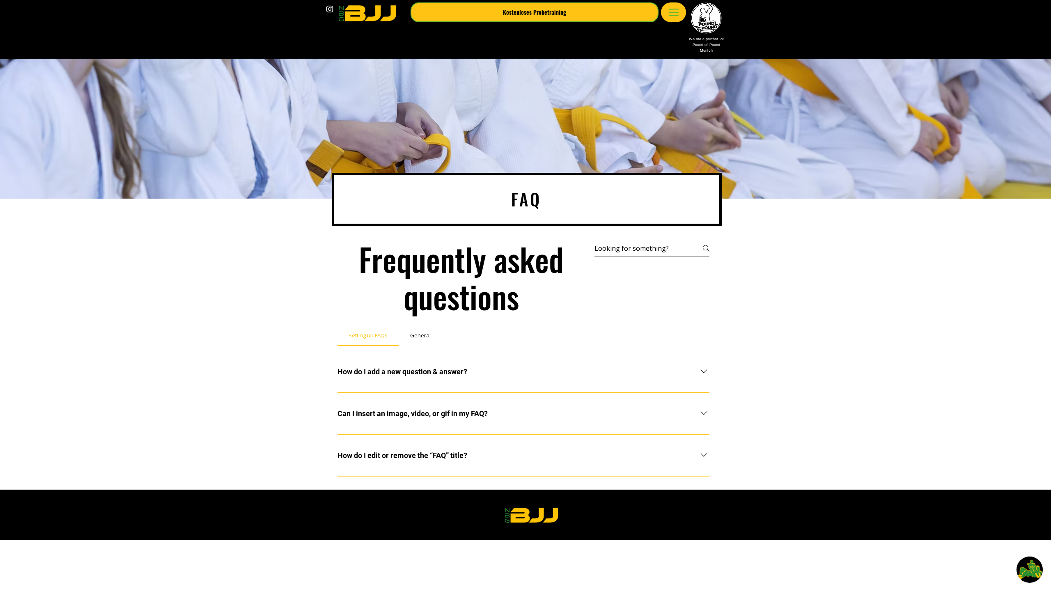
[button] (535, 12)
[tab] (368, 335)
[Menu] (673, 12)
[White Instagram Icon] (329, 9)
